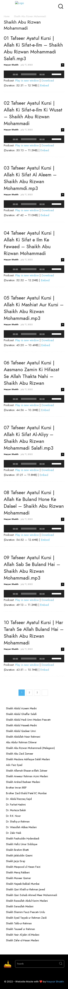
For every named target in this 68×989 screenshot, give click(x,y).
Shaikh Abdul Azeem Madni (21, 708)
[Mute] (49, 74)
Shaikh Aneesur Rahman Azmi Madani (27, 776)
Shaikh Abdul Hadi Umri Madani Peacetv (28, 720)
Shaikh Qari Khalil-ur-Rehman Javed (25, 889)
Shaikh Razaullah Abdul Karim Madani (27, 901)
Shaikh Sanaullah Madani (19, 906)
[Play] (9, 74)
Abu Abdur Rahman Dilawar (21, 742)
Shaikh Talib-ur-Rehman (19, 923)
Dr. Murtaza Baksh (16, 810)
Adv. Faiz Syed (14, 765)
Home (6, 16)
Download (48, 80)
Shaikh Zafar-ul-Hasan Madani (22, 940)
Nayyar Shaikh (11, 64)
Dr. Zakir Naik (13, 833)
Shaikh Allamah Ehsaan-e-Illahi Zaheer (26, 770)
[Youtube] (45, 974)
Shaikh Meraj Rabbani (18, 872)
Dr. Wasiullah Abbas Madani (21, 827)
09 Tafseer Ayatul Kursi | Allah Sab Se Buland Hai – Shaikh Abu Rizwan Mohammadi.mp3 (32, 567)
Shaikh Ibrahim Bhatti (17, 850)
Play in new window (27, 80)
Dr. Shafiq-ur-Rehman (18, 821)
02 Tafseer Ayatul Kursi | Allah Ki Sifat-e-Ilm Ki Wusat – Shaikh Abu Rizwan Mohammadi (33, 113)
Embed (44, 85)
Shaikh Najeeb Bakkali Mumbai (23, 884)
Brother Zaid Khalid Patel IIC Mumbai (26, 793)
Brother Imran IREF (16, 787)
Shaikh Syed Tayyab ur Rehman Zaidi (26, 918)
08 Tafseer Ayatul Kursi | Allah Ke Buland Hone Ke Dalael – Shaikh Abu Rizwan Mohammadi (34, 502)
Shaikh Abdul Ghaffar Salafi (21, 714)
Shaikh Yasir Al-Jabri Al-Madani (22, 935)
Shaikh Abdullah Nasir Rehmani (23, 737)
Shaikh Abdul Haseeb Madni (21, 725)
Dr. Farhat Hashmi (16, 804)
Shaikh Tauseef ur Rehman (20, 929)
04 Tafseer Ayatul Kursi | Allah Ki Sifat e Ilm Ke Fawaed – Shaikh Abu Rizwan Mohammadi (29, 243)
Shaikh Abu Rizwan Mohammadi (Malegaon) (30, 748)
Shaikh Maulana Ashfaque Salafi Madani (28, 759)
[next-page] (45, 693)
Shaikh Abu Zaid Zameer (19, 754)
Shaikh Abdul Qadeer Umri (21, 731)
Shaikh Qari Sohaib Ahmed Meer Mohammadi (31, 895)
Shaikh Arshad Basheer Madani (23, 782)
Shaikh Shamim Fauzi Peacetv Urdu (25, 912)
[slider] (57, 74)
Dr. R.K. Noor (13, 816)
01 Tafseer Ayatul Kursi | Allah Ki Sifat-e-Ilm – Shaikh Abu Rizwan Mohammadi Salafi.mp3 (33, 48)
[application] (34, 74)
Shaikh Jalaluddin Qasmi (19, 855)
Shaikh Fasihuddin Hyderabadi (22, 838)
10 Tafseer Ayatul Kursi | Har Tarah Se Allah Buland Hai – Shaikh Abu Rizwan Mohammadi (34, 632)
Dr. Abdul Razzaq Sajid (19, 799)
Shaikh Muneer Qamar (18, 878)
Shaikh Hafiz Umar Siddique (21, 844)
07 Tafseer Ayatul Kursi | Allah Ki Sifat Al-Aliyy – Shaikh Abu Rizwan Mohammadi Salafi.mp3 (29, 438)
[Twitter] (38, 974)
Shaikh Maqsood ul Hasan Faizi (23, 867)
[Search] (60, 964)
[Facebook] (23, 974)
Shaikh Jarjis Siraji (15, 861)
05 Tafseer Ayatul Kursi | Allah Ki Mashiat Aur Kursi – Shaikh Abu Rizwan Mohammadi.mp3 (34, 308)
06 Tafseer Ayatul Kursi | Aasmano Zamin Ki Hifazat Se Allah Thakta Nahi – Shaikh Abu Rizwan (31, 373)
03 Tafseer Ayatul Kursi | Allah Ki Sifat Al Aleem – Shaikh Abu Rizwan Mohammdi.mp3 (30, 178)
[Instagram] (30, 974)
